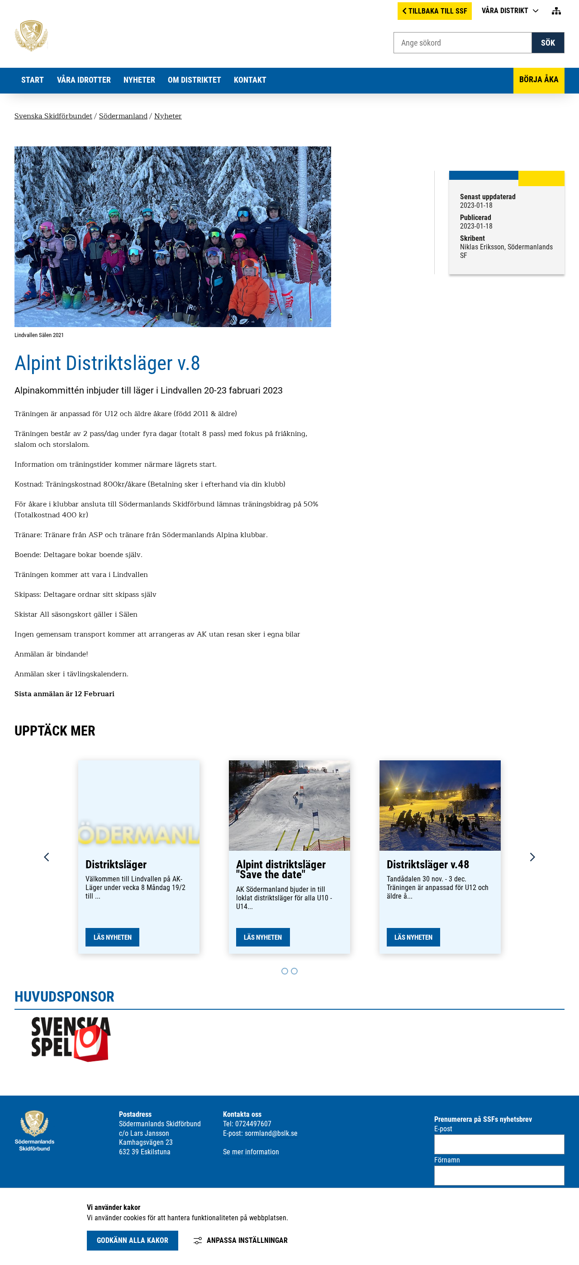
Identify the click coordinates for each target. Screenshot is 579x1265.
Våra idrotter (84, 79)
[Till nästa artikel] (284, 971)
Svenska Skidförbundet (53, 116)
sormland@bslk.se (271, 1133)
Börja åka (539, 79)
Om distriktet (194, 79)
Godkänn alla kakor (132, 1240)
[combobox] (463, 42)
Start (32, 79)
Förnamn (447, 1160)
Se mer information (251, 1152)
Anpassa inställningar (247, 1240)
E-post (443, 1128)
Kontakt (250, 79)
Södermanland (123, 116)
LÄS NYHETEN (113, 937)
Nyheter (139, 79)
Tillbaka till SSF (437, 11)
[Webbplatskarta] (556, 11)
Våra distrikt (505, 10)
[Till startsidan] (31, 49)
